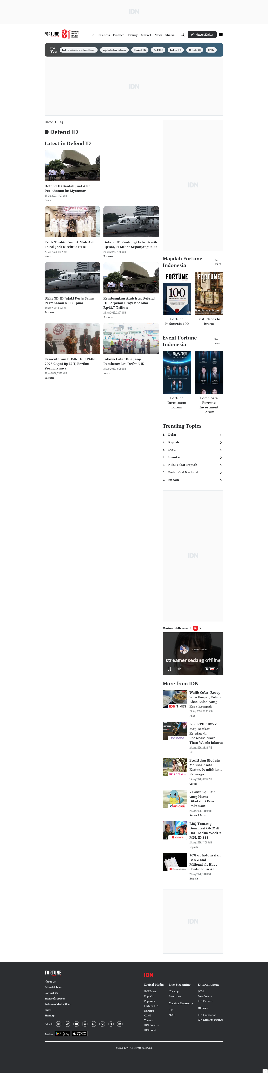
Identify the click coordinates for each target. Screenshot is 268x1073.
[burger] (220, 34)
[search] (182, 34)
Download (49, 1034)
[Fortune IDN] (62, 34)
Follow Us (49, 1024)
